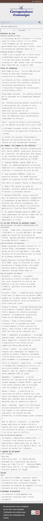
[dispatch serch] (39, 22)
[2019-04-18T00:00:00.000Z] (29, 30)
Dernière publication (9, 26)
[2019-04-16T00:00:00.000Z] (14, 30)
